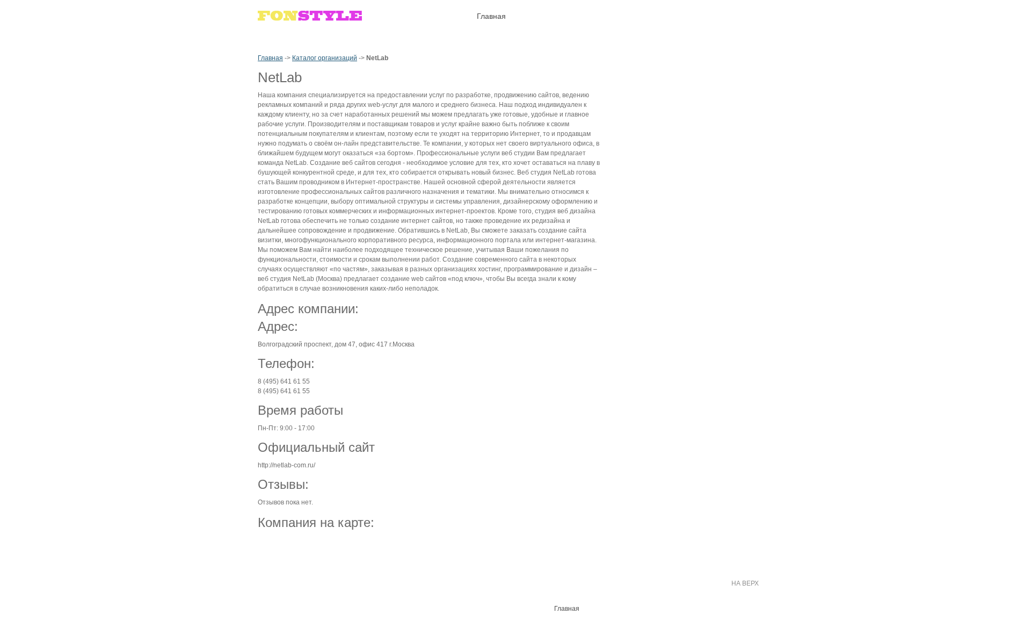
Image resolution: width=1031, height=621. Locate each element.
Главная (270, 58)
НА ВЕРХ (745, 583)
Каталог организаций (324, 58)
